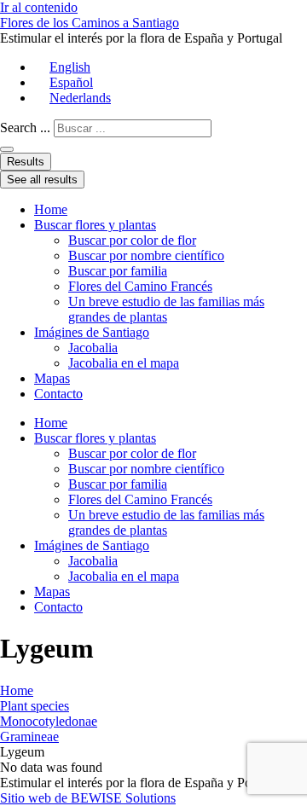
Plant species (34, 706)
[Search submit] (7, 149)
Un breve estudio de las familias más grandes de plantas (166, 309)
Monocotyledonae (48, 721)
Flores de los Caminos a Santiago (89, 22)
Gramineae (29, 736)
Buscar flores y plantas (95, 224)
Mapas (52, 378)
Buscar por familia (117, 271)
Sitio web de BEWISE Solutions (88, 798)
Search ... (25, 127)
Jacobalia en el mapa (123, 363)
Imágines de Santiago (91, 332)
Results (25, 161)
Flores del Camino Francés (140, 286)
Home (50, 209)
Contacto (58, 393)
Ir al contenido (39, 7)
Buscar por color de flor (132, 240)
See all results (42, 179)
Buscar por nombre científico (146, 255)
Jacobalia (93, 347)
